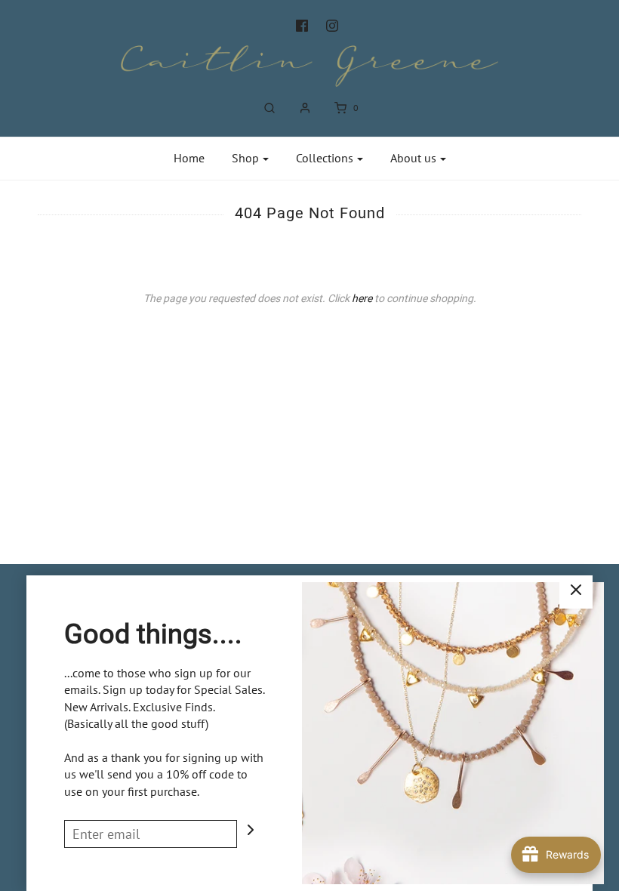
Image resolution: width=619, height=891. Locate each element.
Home (189, 157)
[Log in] (305, 108)
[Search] (269, 108)
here (362, 298)
